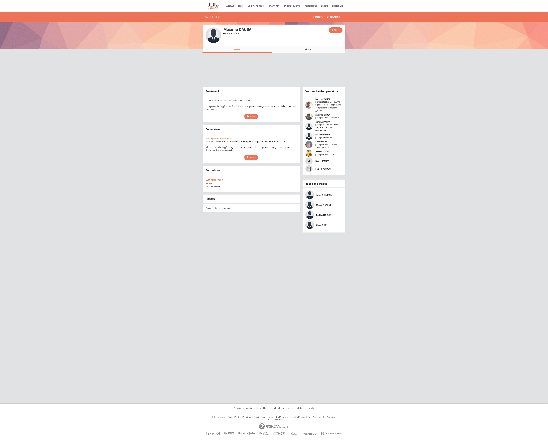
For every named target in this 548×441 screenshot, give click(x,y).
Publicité (238, 417)
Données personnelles (270, 417)
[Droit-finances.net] (264, 433)
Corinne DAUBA (322, 121)
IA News (230, 5)
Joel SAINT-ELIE (323, 215)
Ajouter (337, 30)
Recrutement (248, 417)
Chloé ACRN (321, 225)
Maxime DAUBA (322, 99)
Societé (257, 417)
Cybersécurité (292, 5)
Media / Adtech (255, 5)
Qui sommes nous (219, 417)
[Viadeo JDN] (294, 433)
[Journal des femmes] (213, 433)
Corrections (331, 417)
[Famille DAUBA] (309, 168)
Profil (237, 49)
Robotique (311, 5)
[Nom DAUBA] (309, 161)
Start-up (274, 5)
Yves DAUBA (321, 141)
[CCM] (229, 433)
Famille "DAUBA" (323, 168)
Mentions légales (305, 417)
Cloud (324, 5)
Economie (337, 5)
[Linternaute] (246, 433)
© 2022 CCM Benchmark (274, 420)
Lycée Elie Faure (214, 179)
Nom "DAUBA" (322, 161)
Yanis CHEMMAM (324, 195)
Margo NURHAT (323, 205)
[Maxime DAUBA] (213, 35)
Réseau (308, 49)
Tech (240, 5)
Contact (230, 417)
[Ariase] (310, 433)
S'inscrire (318, 16)
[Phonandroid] (331, 433)
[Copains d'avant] (279, 433)
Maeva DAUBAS (322, 134)
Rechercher (214, 16)
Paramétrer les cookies (289, 417)
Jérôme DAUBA (322, 151)
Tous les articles (319, 417)
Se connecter (333, 16)
